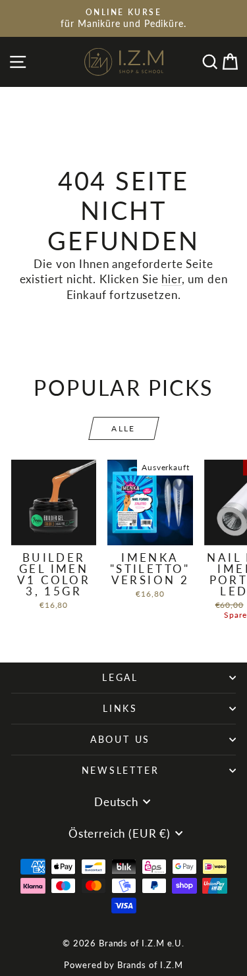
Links (120, 708)
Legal (120, 677)
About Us (120, 739)
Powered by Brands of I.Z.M (123, 965)
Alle (123, 428)
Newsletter (120, 770)
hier (171, 279)
